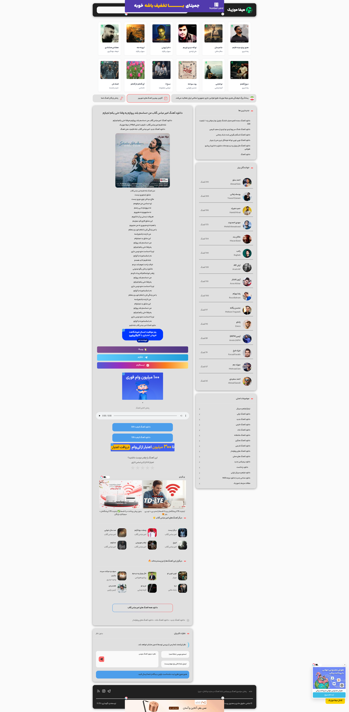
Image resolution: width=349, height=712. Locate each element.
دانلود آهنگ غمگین (242, 440)
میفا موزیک (124, 125)
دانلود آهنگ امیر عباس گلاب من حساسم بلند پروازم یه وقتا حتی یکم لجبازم (143, 113)
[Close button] (344, 664)
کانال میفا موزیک (335, 700)
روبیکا (140, 349)
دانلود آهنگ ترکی (243, 414)
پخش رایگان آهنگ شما (109, 98)
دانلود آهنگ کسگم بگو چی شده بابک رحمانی (233, 135)
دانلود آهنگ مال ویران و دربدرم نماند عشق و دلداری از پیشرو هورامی (227, 147)
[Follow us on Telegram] (109, 691)
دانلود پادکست (242, 467)
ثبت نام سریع (329, 694)
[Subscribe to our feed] (98, 691)
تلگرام (140, 357)
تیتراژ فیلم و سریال (243, 408)
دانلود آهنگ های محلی (241, 456)
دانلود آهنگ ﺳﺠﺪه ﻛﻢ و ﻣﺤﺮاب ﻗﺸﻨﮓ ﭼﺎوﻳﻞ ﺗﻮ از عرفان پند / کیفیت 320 (224, 122)
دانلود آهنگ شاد (162, 620)
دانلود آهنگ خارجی (243, 424)
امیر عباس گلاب (144, 129)
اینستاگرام (140, 365)
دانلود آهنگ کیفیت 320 (141, 427)
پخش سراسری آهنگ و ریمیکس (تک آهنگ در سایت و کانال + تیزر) (222, 691)
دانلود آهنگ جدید (177, 620)
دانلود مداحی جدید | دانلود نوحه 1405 (236, 478)
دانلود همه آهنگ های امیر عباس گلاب (143, 607)
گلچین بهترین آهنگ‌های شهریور (150, 98)
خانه (250, 691)
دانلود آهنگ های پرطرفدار (143, 620)
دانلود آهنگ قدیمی (242, 446)
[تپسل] (126, 14)
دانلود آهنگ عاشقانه (242, 435)
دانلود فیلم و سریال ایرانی (240, 472)
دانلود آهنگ (167, 120)
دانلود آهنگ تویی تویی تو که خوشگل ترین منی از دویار (230, 140)
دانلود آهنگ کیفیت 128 (140, 437)
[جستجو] (99, 9)
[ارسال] (101, 659)
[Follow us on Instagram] (103, 691)
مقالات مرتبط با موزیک (242, 483)
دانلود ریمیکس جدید (242, 462)
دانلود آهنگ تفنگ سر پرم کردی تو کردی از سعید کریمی (229, 129)
